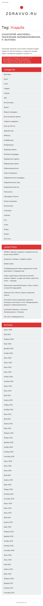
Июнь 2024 (7, 358)
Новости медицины (10, 173)
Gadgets (7, 88)
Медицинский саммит (11, 163)
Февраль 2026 (9, 339)
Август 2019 (8, 503)
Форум (6, 229)
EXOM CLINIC (8, 264)
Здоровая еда (8, 59)
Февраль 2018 (9, 578)
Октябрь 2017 (8, 588)
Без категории (9, 102)
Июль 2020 (7, 466)
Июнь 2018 (7, 560)
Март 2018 (7, 574)
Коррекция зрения (10, 149)
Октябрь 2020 (8, 452)
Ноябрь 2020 (8, 447)
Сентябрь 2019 (9, 499)
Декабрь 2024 (8, 348)
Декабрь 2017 (8, 583)
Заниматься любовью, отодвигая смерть (18, 259)
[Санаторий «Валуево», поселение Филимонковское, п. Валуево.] (21, 44)
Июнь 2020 (7, 470)
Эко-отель (7, 239)
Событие (7, 215)
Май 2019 (7, 517)
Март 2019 (7, 527)
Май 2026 (7, 334)
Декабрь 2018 (8, 536)
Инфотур (7, 135)
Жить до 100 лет (26, 58)
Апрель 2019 (8, 522)
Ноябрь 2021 (8, 405)
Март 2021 (7, 428)
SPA (4, 58)
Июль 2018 (7, 555)
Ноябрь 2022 (8, 376)
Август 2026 (8, 330)
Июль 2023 (7, 367)
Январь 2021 (8, 438)
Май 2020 (7, 475)
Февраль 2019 (9, 531)
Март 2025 (7, 344)
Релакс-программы (10, 201)
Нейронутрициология (11, 168)
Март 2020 (7, 484)
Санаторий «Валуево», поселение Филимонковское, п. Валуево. (21, 37)
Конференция (9, 145)
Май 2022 (7, 395)
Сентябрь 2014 (9, 592)
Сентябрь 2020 (9, 456)
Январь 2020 (8, 489)
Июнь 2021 (7, 414)
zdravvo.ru (21, 13)
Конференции (9, 140)
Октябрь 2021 (8, 409)
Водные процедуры (13, 58)
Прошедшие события (11, 196)
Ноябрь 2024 (8, 353)
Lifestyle (6, 93)
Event (6, 79)
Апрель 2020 (8, 480)
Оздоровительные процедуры (14, 61)
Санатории (27, 62)
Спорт (6, 224)
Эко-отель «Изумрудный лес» (14, 317)
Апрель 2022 (8, 400)
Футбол (6, 234)
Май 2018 (7, 564)
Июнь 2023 (7, 372)
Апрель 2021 (8, 423)
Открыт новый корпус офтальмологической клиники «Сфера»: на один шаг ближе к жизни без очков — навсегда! (21, 278)
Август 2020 (8, 461)
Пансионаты (8, 192)
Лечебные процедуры (21, 59)
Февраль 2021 (9, 433)
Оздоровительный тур (11, 187)
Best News (7, 74)
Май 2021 (7, 419)
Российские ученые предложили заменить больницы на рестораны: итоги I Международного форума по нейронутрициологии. (21, 302)
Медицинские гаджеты (11, 159)
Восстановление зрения (12, 116)
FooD (6, 84)
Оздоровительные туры (12, 182)
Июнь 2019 (7, 513)
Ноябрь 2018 (8, 541)
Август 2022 (8, 386)
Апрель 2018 (8, 569)
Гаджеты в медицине (11, 121)
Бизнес (6, 107)
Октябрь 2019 (8, 494)
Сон (5, 220)
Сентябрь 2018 (9, 550)
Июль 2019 (7, 508)
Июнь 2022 (7, 391)
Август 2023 (8, 362)
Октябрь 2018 (8, 546)
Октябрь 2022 (8, 381)
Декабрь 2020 (8, 442)
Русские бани (17, 62)
